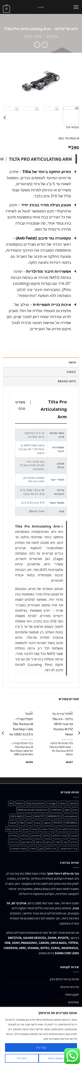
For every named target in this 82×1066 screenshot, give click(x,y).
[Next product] (45, 45)
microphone (70, 816)
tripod (13, 822)
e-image (51, 803)
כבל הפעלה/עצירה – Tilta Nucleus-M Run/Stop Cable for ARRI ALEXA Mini (21, 748)
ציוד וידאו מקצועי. (68, 848)
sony (37, 822)
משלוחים (73, 1002)
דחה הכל (22, 1058)
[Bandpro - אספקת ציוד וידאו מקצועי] (41, 7)
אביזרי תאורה (47, 829)
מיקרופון (35, 835)
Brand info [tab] (67, 381)
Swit (29, 822)
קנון (41, 848)
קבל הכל (41, 1047)
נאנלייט (13, 835)
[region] (41, 1036)
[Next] (6, 82)
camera (73, 803)
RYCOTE (58, 822)
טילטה (46, 835)
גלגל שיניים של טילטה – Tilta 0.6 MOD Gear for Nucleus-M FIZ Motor (61, 748)
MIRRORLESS (54, 816)
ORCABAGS (71, 822)
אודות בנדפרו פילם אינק (64, 979)
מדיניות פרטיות (69, 987)
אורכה (34, 829)
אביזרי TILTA (33, 36)
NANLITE (39, 816)
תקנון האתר (72, 994)
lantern (19, 803)
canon (62, 803)
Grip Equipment (35, 803)
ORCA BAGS (17, 816)
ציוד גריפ (13, 842)
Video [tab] (71, 372)
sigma (47, 822)
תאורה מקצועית (18, 848)
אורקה (25, 829)
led (11, 803)
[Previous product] (37, 45)
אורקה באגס (13, 829)
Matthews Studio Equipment (32, 809)
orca (28, 816)
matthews (56, 809)
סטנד (57, 842)
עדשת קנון (27, 842)
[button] (76, 7)
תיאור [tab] (72, 362)
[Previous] (72, 82)
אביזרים (52, 36)
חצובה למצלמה (59, 835)
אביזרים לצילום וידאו (67, 829)
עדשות (38, 842)
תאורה (33, 848)
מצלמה (24, 835)
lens (75, 809)
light (67, 809)
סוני (65, 842)
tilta (22, 822)
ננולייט (74, 842)
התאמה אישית (55, 1058)
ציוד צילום (51, 848)
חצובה (74, 835)
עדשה (48, 842)
